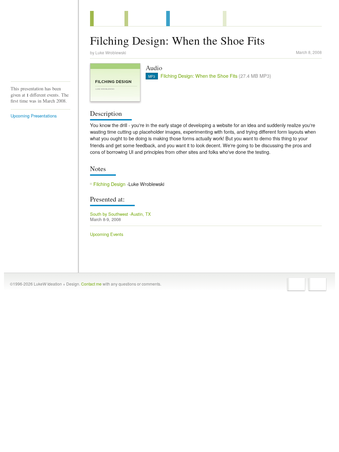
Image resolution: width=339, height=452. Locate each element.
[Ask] (236, 18)
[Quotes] (145, 18)
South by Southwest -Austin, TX (120, 214)
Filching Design (109, 183)
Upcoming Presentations (34, 116)
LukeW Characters (40, 59)
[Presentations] (194, 18)
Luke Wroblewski (110, 52)
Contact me (91, 284)
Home (38, 19)
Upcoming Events (106, 234)
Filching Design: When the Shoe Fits (199, 75)
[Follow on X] (296, 284)
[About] (107, 18)
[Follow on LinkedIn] (317, 284)
